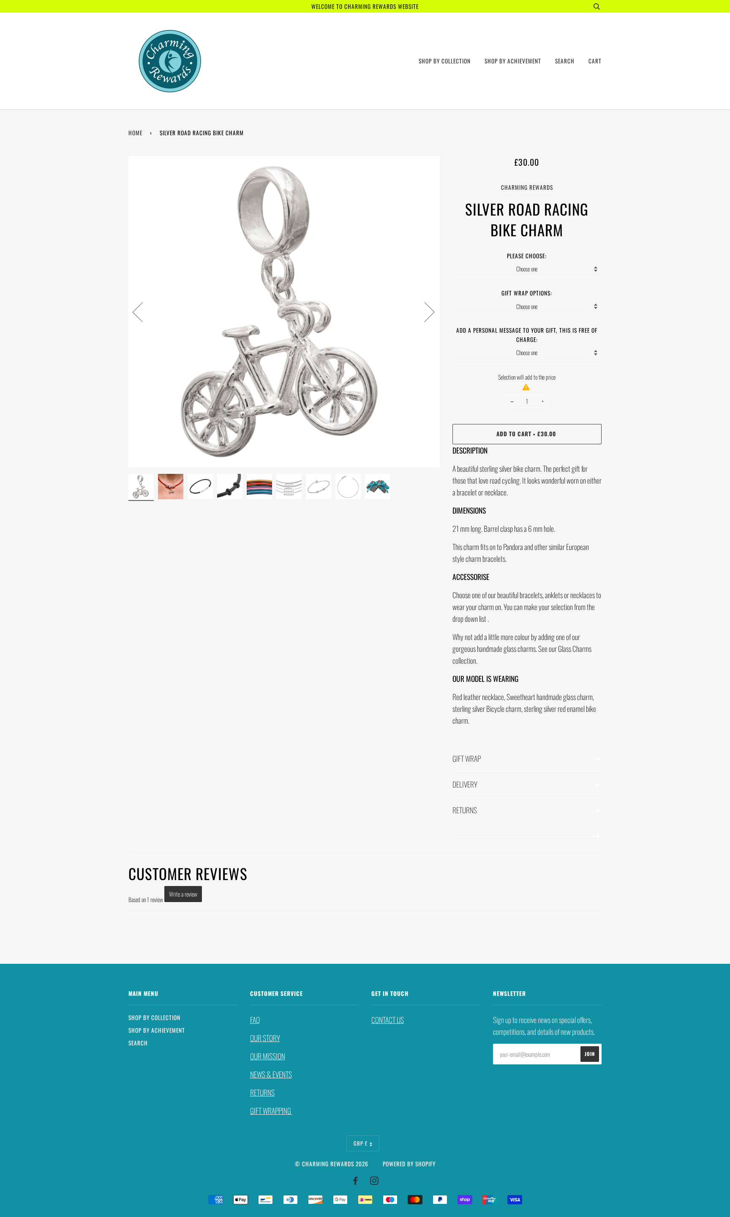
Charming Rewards (527, 187)
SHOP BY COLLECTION (445, 61)
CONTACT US (387, 1019)
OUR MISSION (267, 1055)
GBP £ (361, 1143)
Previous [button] (142, 311)
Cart (595, 61)
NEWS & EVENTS (271, 1074)
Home (135, 133)
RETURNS (262, 1092)
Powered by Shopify (409, 1164)
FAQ (255, 1019)
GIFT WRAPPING (271, 1110)
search (565, 61)
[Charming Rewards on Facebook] (355, 1181)
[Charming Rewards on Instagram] (374, 1181)
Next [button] (424, 311)
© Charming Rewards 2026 (331, 1164)
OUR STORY (265, 1037)
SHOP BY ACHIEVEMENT (513, 61)
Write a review (183, 893)
